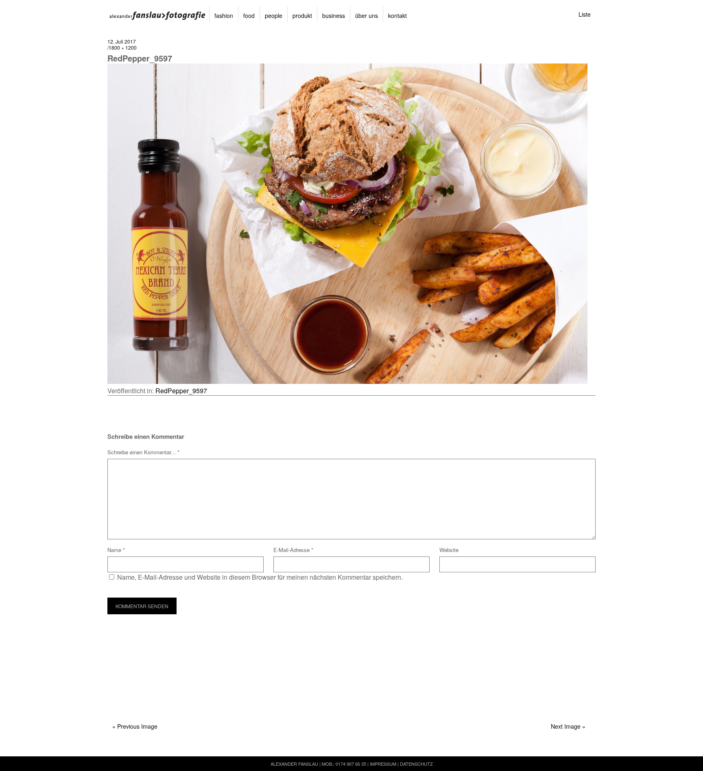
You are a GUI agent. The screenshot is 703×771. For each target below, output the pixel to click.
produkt (302, 15)
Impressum (383, 763)
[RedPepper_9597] (347, 381)
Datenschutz (416, 763)
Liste (585, 14)
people (273, 15)
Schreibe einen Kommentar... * (143, 452)
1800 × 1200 (123, 47)
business (333, 15)
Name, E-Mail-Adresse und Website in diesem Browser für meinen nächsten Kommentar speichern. (260, 577)
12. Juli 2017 (121, 41)
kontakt (397, 15)
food (249, 15)
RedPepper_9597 (181, 390)
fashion (223, 15)
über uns (366, 15)
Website (448, 550)
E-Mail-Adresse (293, 550)
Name (116, 550)
